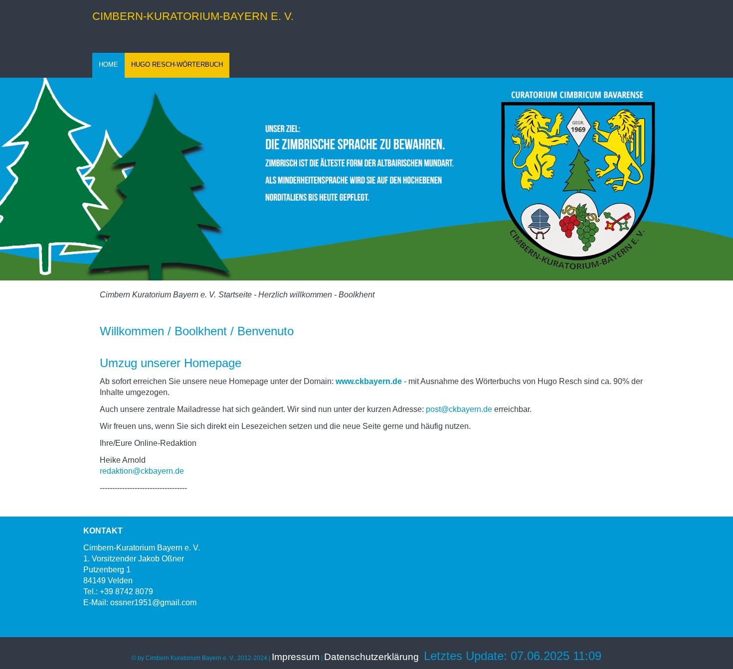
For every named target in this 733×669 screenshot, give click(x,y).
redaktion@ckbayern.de (143, 471)
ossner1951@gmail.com (153, 602)
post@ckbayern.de (459, 409)
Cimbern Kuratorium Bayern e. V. (158, 294)
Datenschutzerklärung (371, 657)
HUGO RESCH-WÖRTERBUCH (177, 64)
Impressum (296, 657)
